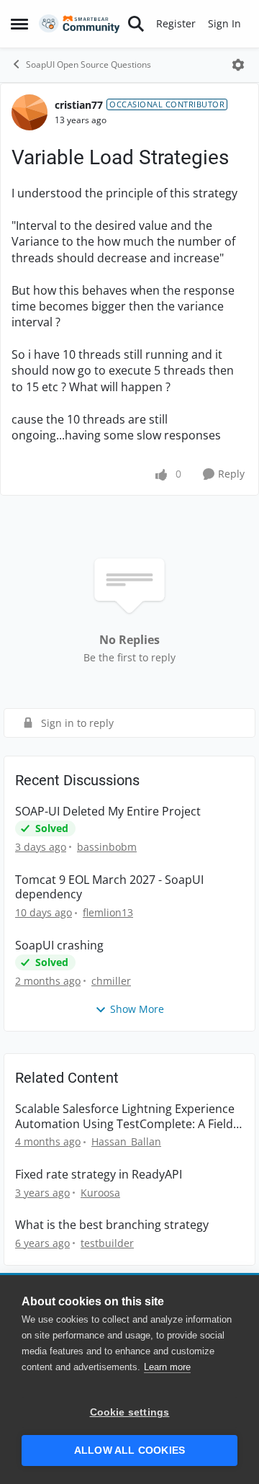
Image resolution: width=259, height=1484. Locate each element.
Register (176, 23)
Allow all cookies (129, 1450)
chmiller (111, 981)
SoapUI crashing (59, 945)
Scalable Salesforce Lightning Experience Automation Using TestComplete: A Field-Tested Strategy (126, 1116)
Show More (137, 1009)
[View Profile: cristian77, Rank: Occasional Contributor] (29, 112)
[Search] (136, 23)
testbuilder (107, 1243)
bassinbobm (107, 847)
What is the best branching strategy (112, 1225)
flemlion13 (108, 912)
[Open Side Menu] (19, 24)
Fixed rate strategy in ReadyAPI (98, 1174)
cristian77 (79, 105)
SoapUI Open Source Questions (88, 64)
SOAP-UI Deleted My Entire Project (108, 811)
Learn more (167, 1367)
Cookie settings (130, 1412)
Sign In (224, 23)
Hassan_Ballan (126, 1141)
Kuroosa (100, 1192)
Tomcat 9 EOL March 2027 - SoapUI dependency (109, 887)
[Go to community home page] (79, 24)
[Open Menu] (238, 65)
